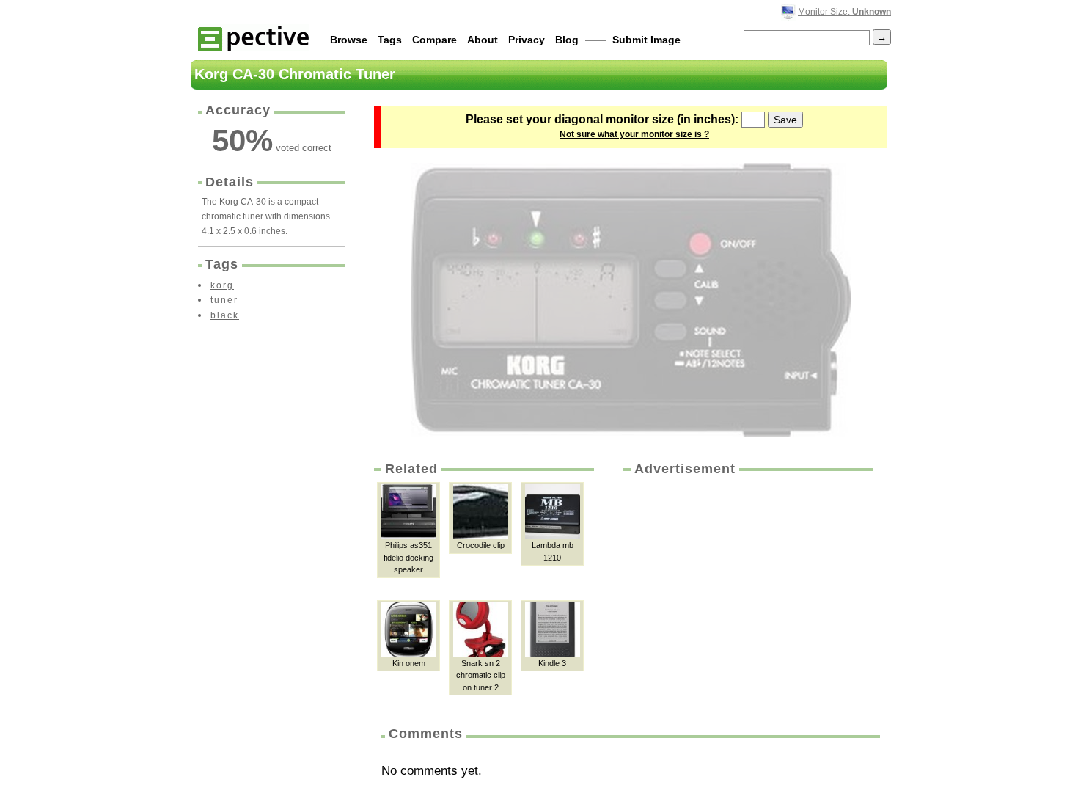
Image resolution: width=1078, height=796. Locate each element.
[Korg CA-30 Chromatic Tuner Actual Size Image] (631, 300)
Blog (567, 39)
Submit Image (646, 39)
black (224, 315)
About (482, 39)
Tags (390, 39)
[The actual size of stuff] (253, 38)
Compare (434, 39)
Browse (348, 39)
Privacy (526, 39)
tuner (224, 300)
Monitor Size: (844, 12)
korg (222, 285)
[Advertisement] (746, 588)
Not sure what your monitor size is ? (634, 134)
